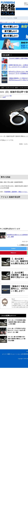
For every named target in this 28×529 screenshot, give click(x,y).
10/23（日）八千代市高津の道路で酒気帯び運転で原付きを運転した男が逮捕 (17, 322)
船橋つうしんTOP (3, 22)
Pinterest (13, 253)
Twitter (13, 248)
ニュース (10, 22)
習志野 (4, 97)
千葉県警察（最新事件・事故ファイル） (16, 192)
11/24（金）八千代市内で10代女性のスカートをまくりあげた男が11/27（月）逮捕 (17, 330)
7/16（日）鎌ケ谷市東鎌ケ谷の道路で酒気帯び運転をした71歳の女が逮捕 (16, 338)
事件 (14, 22)
